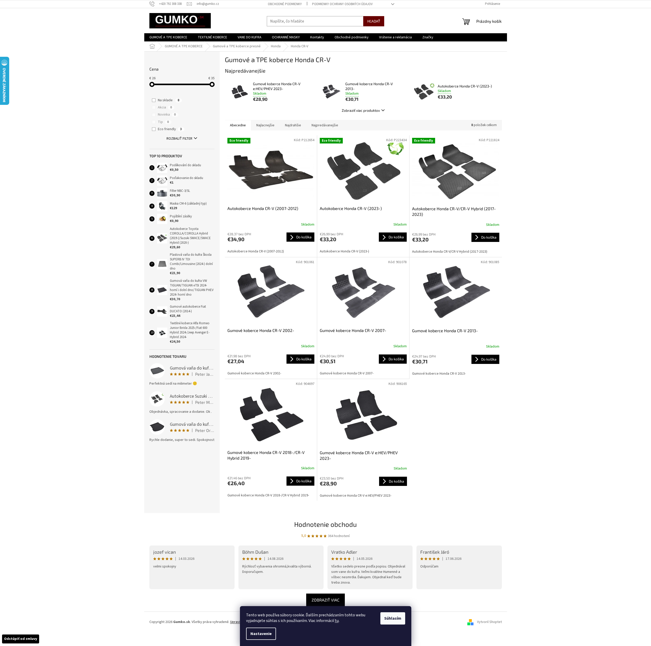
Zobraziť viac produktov (361, 110)
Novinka (167, 114)
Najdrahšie (293, 125)
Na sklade (168, 100)
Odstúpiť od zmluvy (20, 638)
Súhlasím (392, 618)
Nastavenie (261, 634)
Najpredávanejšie (325, 125)
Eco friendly (170, 129)
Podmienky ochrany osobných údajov (342, 4)
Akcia (165, 107)
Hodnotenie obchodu (325, 524)
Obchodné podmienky (285, 4)
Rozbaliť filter (179, 138)
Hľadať (373, 21)
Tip (163, 122)
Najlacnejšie (265, 125)
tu (337, 620)
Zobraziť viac (325, 599)
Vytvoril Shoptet (489, 622)
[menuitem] (168, 37)
